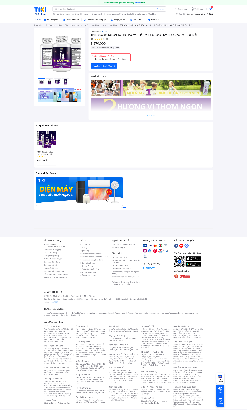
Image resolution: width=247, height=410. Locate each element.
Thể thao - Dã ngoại (151, 333)
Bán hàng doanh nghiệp (89, 272)
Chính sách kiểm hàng (52, 262)
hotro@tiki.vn (63, 274)
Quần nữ (92, 329)
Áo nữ (78, 329)
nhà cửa (93, 14)
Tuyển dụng (84, 251)
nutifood (139, 313)
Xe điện (163, 390)
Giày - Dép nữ (82, 361)
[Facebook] (176, 246)
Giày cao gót (81, 364)
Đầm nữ (84, 329)
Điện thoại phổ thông (55, 372)
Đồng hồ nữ (121, 348)
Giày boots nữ (85, 368)
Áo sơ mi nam (91, 346)
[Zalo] (186, 246)
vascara (47, 313)
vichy (67, 315)
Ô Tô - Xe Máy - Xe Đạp (151, 387)
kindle (146, 313)
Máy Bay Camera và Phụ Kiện (187, 381)
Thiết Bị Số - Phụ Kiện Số (152, 352)
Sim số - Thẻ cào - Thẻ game (160, 382)
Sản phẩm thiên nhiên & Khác (57, 389)
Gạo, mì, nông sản (55, 355)
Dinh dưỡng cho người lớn (57, 337)
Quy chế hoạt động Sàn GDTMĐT (124, 244)
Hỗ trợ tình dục (62, 394)
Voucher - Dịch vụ (149, 371)
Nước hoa (52, 394)
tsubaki (77, 315)
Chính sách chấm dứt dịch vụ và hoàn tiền (125, 278)
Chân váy (91, 333)
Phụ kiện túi (99, 393)
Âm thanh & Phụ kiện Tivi (182, 329)
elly (108, 313)
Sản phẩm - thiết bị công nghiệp (155, 342)
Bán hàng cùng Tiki (119, 248)
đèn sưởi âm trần (184, 404)
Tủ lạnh (180, 331)
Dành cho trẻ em (55, 359)
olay (178, 313)
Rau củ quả (52, 351)
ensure (89, 313)
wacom (159, 313)
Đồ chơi (66, 329)
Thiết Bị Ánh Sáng (188, 372)
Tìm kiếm (160, 9)
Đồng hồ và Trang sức (118, 345)
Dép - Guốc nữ (92, 364)
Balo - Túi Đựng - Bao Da (187, 376)
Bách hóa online (152, 339)
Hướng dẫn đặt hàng (51, 256)
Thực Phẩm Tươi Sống (53, 346)
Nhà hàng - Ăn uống (153, 378)
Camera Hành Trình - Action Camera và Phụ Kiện (187, 374)
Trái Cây (47, 349)
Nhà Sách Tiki (147, 398)
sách (100, 14)
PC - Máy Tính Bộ (118, 363)
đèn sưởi (184, 390)
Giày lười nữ (95, 368)
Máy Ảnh (193, 382)
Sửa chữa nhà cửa (119, 372)
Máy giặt (181, 333)
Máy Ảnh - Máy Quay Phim (185, 367)
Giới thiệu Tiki (85, 244)
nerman (152, 313)
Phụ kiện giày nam (87, 381)
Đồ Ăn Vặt (116, 396)
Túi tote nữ (90, 393)
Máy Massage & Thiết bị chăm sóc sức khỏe (58, 387)
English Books (153, 403)
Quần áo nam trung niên (89, 355)
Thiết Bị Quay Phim (186, 380)
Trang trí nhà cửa (115, 370)
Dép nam (87, 379)
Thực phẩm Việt (63, 351)
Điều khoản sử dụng (87, 263)
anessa (166, 313)
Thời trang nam (83, 342)
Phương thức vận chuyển (53, 259)
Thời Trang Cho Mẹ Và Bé (53, 329)
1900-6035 (54, 244)
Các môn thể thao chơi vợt (187, 356)
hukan (62, 315)
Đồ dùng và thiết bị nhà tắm (124, 376)
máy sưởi (176, 390)
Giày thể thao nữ (192, 359)
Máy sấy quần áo (184, 337)
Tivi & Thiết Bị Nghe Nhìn (154, 344)
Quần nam (90, 344)
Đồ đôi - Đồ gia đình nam (93, 351)
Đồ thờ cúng (117, 380)
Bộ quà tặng (119, 400)
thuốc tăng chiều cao (136, 14)
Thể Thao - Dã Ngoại (182, 342)
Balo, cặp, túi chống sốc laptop (123, 330)
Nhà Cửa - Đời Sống (117, 367)
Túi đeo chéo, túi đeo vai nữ (86, 391)
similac (184, 313)
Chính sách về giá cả (119, 257)
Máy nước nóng (187, 335)
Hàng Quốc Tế (147, 326)
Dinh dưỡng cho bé (55, 335)
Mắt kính (129, 338)
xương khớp (151, 14)
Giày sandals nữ (89, 366)
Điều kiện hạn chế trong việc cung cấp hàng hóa (126, 261)
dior (52, 313)
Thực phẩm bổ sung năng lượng (188, 360)
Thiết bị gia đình (64, 403)
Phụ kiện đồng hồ (119, 350)
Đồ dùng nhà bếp (50, 403)
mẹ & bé (75, 14)
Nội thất (119, 374)
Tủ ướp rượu (196, 337)
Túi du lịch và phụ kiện (121, 329)
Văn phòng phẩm (159, 401)
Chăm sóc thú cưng (116, 390)
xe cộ (68, 14)
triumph (132, 313)
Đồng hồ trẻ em (132, 350)
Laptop (129, 363)
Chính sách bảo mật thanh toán (91, 254)
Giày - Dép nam (83, 374)
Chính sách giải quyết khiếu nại (91, 260)
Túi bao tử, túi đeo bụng (96, 402)
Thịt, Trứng (55, 349)
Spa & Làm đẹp (156, 376)
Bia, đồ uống (51, 357)
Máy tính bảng (54, 374)
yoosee (173, 313)
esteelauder (59, 313)
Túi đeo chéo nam (89, 400)
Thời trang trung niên (88, 337)
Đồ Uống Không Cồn (121, 398)
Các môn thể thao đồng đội (188, 355)
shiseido (47, 315)
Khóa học (160, 374)
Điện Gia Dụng (50, 400)
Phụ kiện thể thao (188, 349)
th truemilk (70, 313)
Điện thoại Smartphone (52, 370)
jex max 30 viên (119, 14)
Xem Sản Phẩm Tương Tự (104, 66)
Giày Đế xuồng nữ (90, 370)
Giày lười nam (81, 377)
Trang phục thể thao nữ (182, 344)
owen (83, 313)
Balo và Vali (114, 326)
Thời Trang (161, 329)
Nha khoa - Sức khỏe (154, 380)
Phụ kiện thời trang (117, 335)
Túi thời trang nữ (83, 388)
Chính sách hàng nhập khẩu (54, 271)
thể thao (107, 14)
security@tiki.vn (62, 277)
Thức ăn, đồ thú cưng (55, 361)
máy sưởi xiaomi (190, 398)
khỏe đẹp (84, 14)
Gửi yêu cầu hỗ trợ (50, 253)
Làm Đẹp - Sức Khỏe (53, 379)
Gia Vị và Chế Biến (119, 394)
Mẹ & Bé (155, 337)
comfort (191, 313)
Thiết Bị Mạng (121, 361)
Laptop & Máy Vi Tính (158, 341)
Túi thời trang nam (84, 397)
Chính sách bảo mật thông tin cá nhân (94, 257)
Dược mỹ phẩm (64, 396)
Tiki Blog (83, 248)
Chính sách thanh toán (120, 265)
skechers (119, 313)
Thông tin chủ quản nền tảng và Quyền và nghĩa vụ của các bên (126, 283)
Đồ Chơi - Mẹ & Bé (52, 326)
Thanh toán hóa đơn (148, 374)
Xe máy (148, 392)
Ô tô (153, 392)
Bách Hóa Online (116, 387)
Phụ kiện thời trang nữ (116, 338)
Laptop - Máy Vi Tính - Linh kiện (123, 354)
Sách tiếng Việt (146, 401)
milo (113, 313)
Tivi (179, 335)
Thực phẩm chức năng (56, 383)
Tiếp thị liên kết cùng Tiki (89, 269)
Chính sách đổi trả (50, 265)
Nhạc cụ (126, 380)
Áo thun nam (80, 344)
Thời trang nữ (82, 326)
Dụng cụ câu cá (184, 353)
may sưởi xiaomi (185, 396)
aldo (126, 313)
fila (72, 315)
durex (95, 313)
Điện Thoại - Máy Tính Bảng (56, 367)
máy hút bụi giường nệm (187, 399)
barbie (77, 313)
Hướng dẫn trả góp (51, 268)
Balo (110, 329)
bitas (197, 313)
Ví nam (78, 400)
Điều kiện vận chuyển (88, 275)
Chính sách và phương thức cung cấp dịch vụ (125, 273)
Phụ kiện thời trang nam (122, 339)
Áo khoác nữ (93, 331)
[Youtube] (181, 246)
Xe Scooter (161, 392)
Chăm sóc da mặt (50, 381)
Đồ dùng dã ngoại (188, 346)
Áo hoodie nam (86, 349)
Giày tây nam (92, 377)
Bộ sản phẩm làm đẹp (57, 395)
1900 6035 (54, 302)
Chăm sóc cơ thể (55, 386)
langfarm (55, 315)
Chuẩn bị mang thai (55, 341)
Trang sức (112, 348)
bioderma (102, 313)
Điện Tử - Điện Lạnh (182, 326)
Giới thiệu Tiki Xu (86, 266)
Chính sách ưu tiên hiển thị (121, 269)
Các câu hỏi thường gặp (52, 250)
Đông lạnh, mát (59, 353)
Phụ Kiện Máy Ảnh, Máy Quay (184, 370)
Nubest (104, 31)
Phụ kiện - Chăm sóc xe (150, 390)
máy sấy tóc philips (189, 392)
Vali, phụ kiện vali (131, 331)
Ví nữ (100, 391)
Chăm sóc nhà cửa (58, 363)
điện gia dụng (58, 14)
